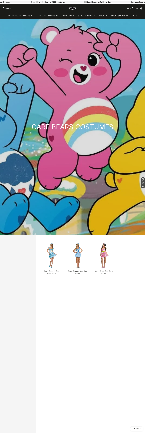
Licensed (67, 16)
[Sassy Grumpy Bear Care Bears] (77, 258)
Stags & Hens (85, 16)
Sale (134, 16)
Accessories (118, 16)
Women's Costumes (19, 16)
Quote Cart (143, 182)
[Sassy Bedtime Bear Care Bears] (51, 258)
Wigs (102, 16)
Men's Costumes (46, 16)
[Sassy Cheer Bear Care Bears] (103, 258)
